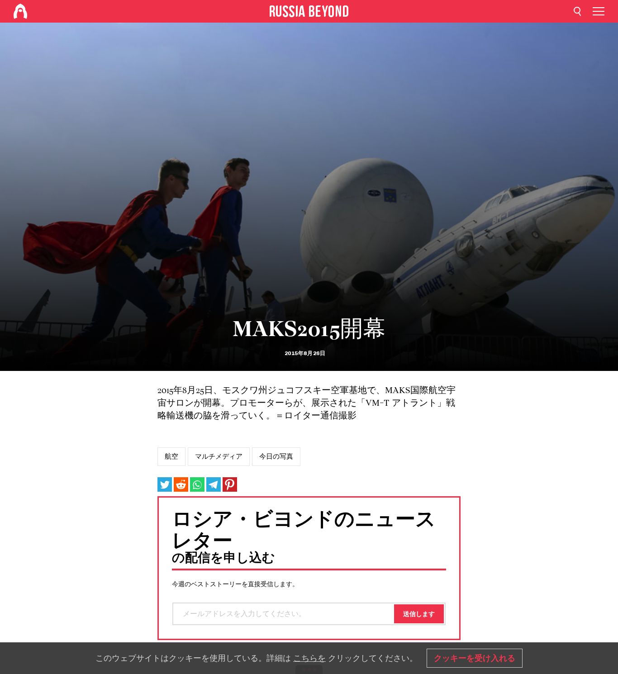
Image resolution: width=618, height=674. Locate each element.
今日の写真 (276, 456)
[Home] (20, 11)
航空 (171, 456)
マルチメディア (218, 456)
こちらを (309, 658)
